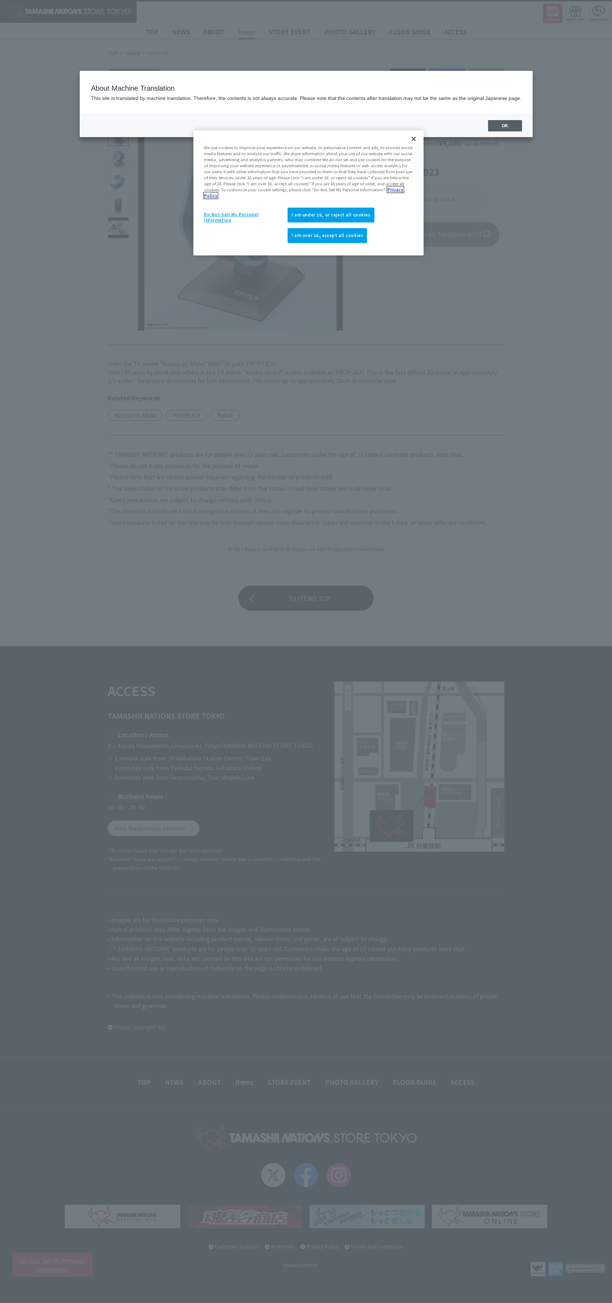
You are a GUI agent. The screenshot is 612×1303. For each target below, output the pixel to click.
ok (505, 125)
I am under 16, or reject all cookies (330, 215)
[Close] (413, 139)
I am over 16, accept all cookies (327, 235)
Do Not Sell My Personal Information (231, 217)
